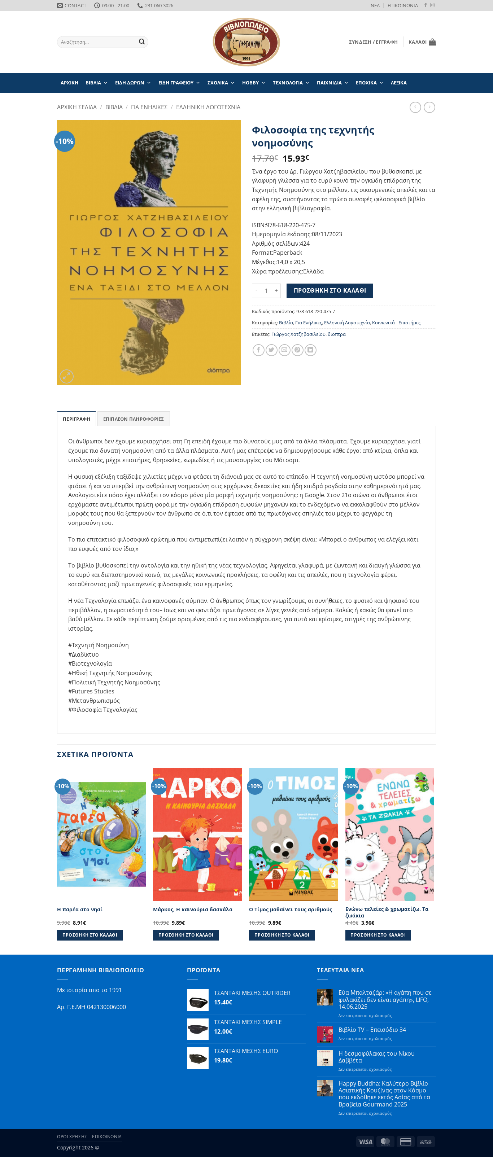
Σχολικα (218, 82)
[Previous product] (429, 107)
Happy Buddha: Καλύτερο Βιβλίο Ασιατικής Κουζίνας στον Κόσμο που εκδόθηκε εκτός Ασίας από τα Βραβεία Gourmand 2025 (384, 1094)
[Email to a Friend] (285, 350)
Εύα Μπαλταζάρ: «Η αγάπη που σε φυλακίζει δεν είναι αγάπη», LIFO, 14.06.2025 (385, 999)
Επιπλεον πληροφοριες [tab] (133, 419)
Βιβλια (93, 82)
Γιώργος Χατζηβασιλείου (298, 334)
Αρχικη (69, 82)
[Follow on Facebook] (425, 5)
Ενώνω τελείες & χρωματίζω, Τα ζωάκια (386, 912)
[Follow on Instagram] (432, 5)
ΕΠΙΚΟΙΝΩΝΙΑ (403, 5)
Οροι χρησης (72, 1137)
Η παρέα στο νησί (79, 909)
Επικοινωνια (107, 1137)
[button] (373, 42)
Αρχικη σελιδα (77, 107)
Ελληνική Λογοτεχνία (347, 322)
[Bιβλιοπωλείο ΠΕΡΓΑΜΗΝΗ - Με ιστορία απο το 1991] (246, 42)
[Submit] (142, 42)
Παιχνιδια (329, 82)
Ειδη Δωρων (129, 82)
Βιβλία (286, 322)
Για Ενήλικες (308, 322)
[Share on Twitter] (272, 350)
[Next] (433, 860)
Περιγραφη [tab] (76, 419)
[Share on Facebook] (259, 350)
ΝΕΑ (375, 5)
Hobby (250, 82)
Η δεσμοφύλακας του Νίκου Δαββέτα (377, 1057)
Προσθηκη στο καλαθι (330, 290)
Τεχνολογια (288, 82)
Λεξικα (399, 82)
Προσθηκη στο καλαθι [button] (90, 935)
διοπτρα (337, 334)
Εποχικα (366, 82)
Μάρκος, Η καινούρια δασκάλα (192, 909)
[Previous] (57, 860)
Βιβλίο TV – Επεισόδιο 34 (372, 1029)
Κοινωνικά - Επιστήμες (396, 322)
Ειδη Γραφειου (175, 82)
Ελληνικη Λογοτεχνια (208, 107)
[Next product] (415, 107)
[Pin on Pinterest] (298, 350)
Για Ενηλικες (149, 107)
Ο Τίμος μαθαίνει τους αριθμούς (290, 909)
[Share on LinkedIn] (311, 350)
